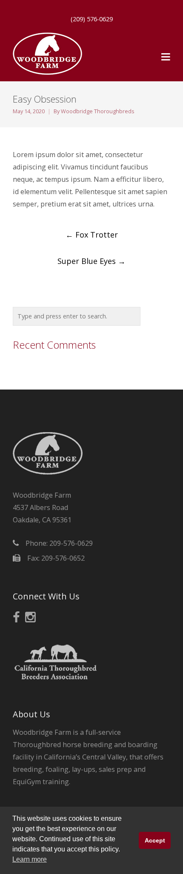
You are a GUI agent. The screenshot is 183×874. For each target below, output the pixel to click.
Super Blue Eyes (91, 261)
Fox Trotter (92, 234)
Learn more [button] (29, 859)
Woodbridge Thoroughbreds (97, 111)
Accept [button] (155, 840)
